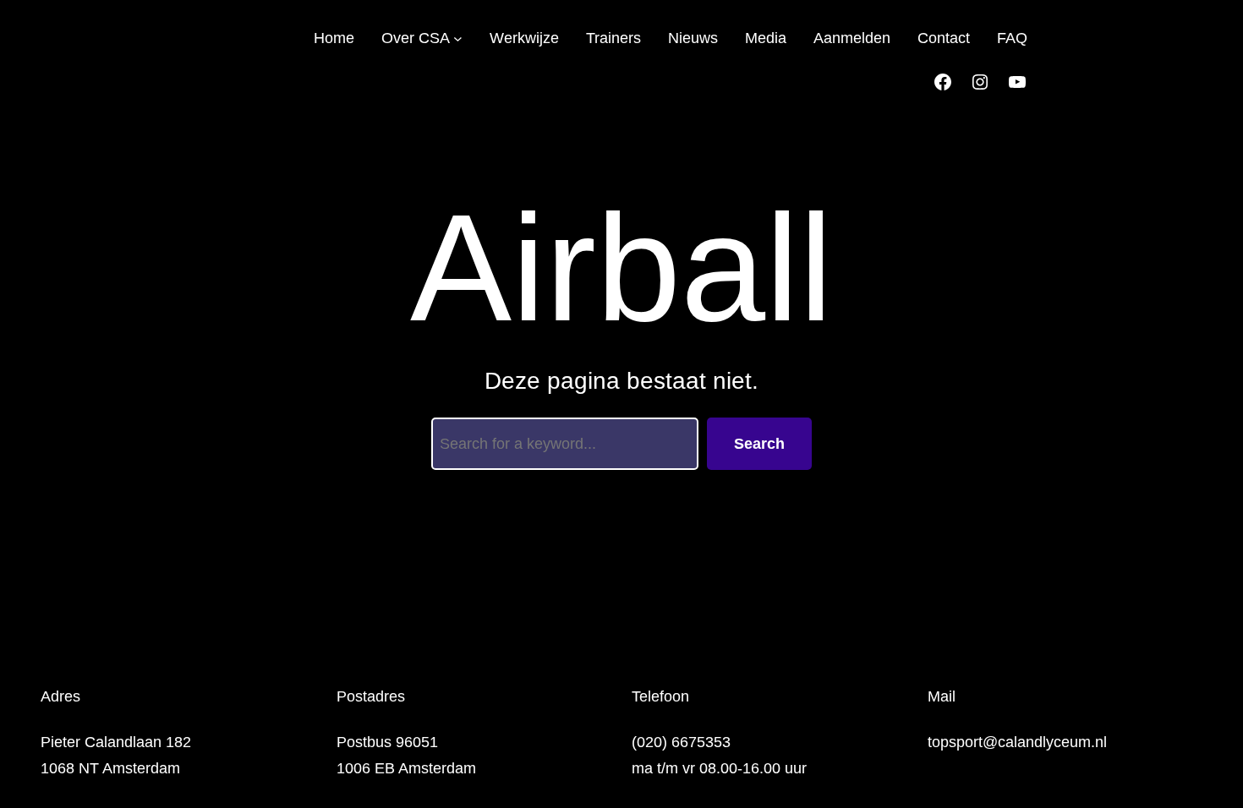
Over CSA (415, 38)
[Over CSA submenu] (458, 38)
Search (759, 443)
